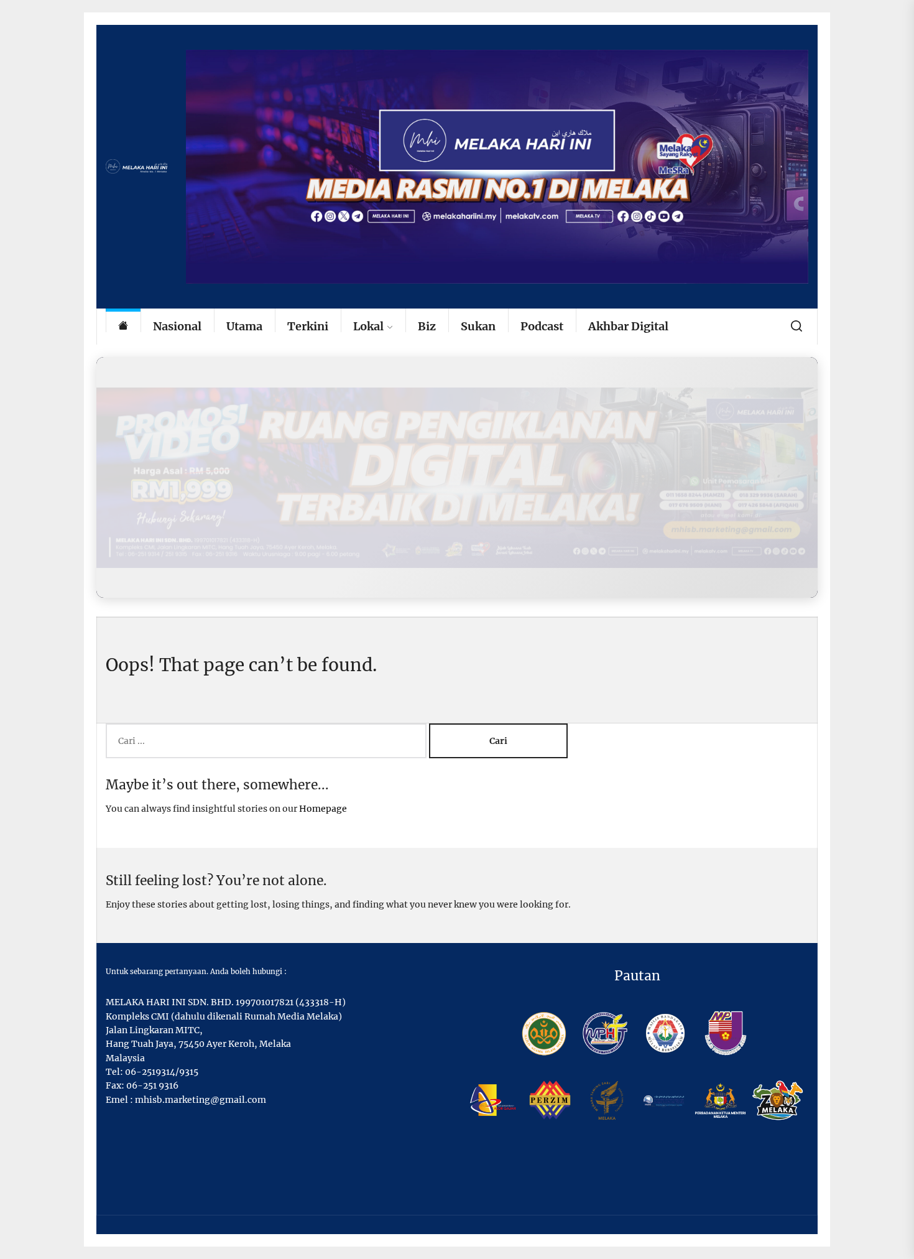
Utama (244, 326)
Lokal (368, 326)
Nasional (177, 326)
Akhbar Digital (628, 326)
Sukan (478, 326)
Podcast (541, 326)
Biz (427, 326)
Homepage (323, 808)
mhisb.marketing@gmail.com (200, 1099)
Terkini (307, 326)
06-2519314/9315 (161, 1071)
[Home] (123, 327)
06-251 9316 (152, 1085)
